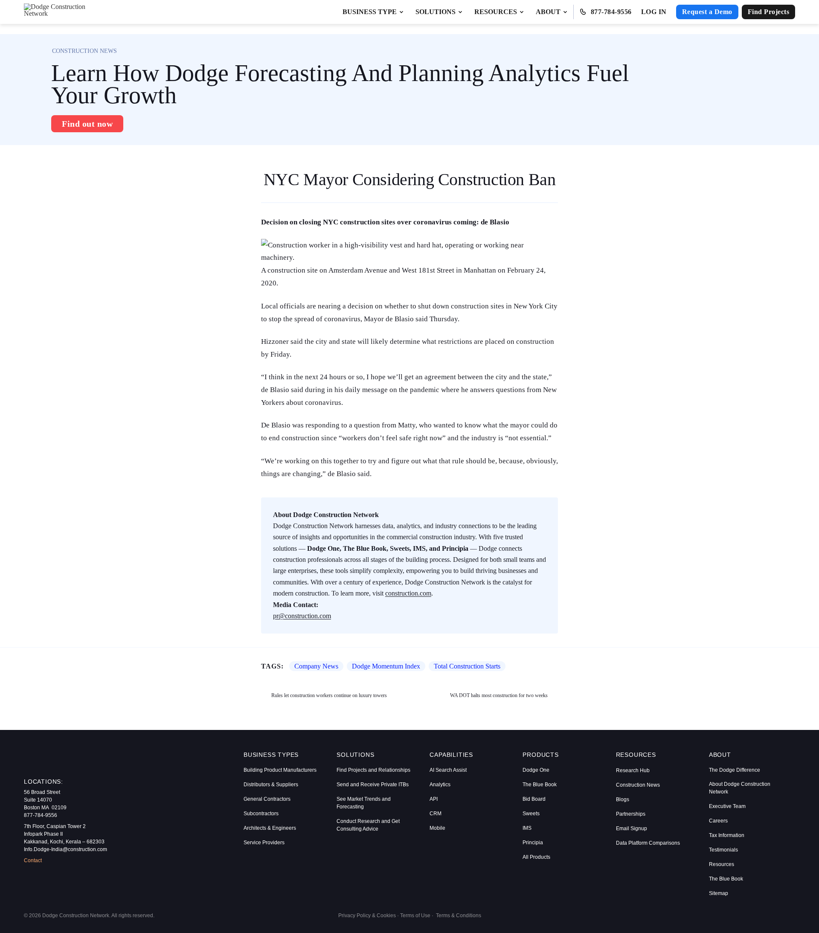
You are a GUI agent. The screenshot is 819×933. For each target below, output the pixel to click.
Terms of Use (415, 915)
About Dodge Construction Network (739, 788)
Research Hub (633, 770)
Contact (33, 860)
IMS (527, 828)
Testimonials (723, 850)
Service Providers (264, 843)
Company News (316, 666)
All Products (536, 857)
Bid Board (534, 799)
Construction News (638, 785)
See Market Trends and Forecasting (364, 803)
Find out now (87, 123)
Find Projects (769, 11)
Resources (721, 864)
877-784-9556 (611, 11)
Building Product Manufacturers (280, 770)
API (434, 799)
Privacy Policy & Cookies (367, 915)
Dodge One (536, 770)
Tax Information (726, 835)
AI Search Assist (448, 770)
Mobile (437, 828)
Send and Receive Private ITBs (373, 785)
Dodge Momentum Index (386, 666)
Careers (718, 821)
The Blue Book (540, 785)
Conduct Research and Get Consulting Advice (368, 825)
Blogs (622, 799)
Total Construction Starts (467, 666)
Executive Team (727, 806)
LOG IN (654, 11)
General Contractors (267, 799)
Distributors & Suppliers (271, 785)
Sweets (531, 814)
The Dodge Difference (734, 770)
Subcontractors (261, 814)
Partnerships (630, 814)
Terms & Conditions (458, 915)
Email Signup (631, 828)
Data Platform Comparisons (648, 843)
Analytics (440, 785)
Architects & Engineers (270, 828)
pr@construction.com (302, 615)
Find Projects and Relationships (373, 770)
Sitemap (718, 893)
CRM (435, 814)
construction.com (408, 593)
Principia (533, 843)
